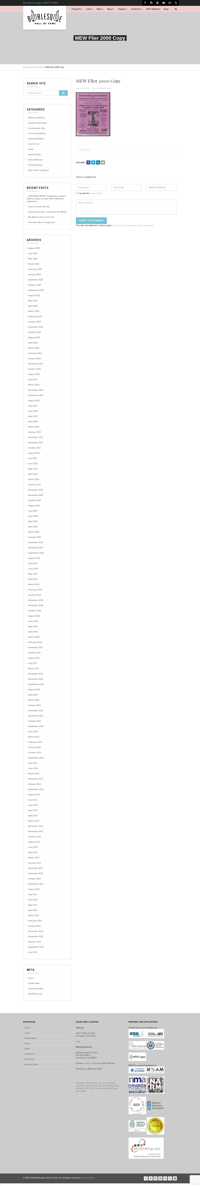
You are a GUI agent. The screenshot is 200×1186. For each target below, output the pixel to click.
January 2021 (34, 484)
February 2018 (35, 642)
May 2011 (32, 905)
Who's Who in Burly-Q (38, 170)
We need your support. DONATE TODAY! (40, 3)
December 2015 (35, 710)
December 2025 (35, 279)
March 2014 (33, 773)
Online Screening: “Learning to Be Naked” (47, 212)
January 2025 (34, 322)
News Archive (34, 154)
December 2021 (35, 437)
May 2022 (32, 416)
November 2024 (35, 327)
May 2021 (32, 469)
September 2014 (36, 758)
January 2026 (34, 274)
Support (122, 9)
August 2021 (34, 453)
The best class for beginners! (41, 222)
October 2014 (34, 752)
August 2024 (34, 337)
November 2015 (35, 716)
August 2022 (34, 400)
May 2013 (32, 810)
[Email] (103, 162)
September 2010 (36, 947)
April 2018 (33, 632)
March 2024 (33, 348)
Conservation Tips (36, 128)
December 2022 (35, 390)
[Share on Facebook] (88, 162)
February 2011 (35, 920)
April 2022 (33, 421)
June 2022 (33, 411)
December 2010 (35, 931)
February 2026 (35, 269)
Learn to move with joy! (39, 206)
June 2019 (33, 568)
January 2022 (34, 432)
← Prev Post (84, 150)
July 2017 (32, 663)
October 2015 (34, 721)
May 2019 (32, 574)
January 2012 (34, 863)
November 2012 (35, 831)
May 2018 (32, 626)
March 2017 (33, 668)
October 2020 (34, 500)
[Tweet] (93, 162)
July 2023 (32, 379)
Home (27, 1027)
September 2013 (36, 789)
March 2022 (33, 427)
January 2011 (34, 926)
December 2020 (35, 490)
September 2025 (36, 290)
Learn (89, 9)
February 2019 (35, 589)
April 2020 (33, 526)
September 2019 (36, 553)
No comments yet (103, 88)
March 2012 (33, 857)
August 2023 (34, 374)
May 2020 (32, 521)
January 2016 (34, 705)
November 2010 (35, 936)
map (78, 1041)
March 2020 (33, 532)
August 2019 (34, 558)
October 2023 (34, 369)
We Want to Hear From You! (41, 217)
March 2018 (33, 637)
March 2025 (33, 311)
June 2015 (33, 731)
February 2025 (35, 316)
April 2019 (33, 579)
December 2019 (35, 542)
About (110, 9)
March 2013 (33, 821)
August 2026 (34, 248)
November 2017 (35, 647)
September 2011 (36, 884)
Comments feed (35, 988)
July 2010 (32, 952)
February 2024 (35, 353)
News (99, 9)
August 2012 (34, 842)
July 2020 (32, 511)
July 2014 (32, 763)
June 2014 (33, 768)
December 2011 (35, 868)
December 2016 (35, 674)
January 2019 (34, 595)
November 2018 (35, 605)
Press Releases (35, 160)
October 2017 (34, 653)
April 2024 (33, 343)
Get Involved (30, 1038)
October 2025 (34, 285)
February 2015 (35, 742)
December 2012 (35, 826)
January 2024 (34, 358)
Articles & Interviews (37, 123)
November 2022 (35, 395)
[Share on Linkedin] (98, 162)
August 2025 (34, 295)
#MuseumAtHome (36, 117)
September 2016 (36, 684)
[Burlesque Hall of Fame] (44, 17)
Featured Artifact (36, 138)
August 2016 (34, 689)
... (1, 1185)
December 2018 (35, 600)
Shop (166, 9)
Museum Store (31, 1064)
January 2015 (34, 747)
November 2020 (35, 495)
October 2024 (34, 332)
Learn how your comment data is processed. (133, 225)
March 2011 (33, 915)
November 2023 (35, 364)
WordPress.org (35, 994)
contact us (88, 1063)
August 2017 (34, 658)
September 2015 (36, 726)
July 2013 (32, 800)
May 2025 (32, 300)
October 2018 (34, 610)
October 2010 (34, 942)
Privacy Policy (96, 193)
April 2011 (32, 910)
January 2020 (34, 537)
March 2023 (33, 385)
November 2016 (35, 679)
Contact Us (136, 9)
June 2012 (33, 847)
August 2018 (34, 616)
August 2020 (34, 505)
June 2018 (33, 621)
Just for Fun (33, 144)
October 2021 (34, 448)
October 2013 (34, 784)
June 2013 (33, 805)
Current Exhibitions (37, 133)
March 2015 (33, 737)
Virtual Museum (35, 165)
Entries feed (33, 983)
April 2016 (33, 695)
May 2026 (32, 258)
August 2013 (34, 794)
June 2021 (33, 463)
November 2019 (35, 547)
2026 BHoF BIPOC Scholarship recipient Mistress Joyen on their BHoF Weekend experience (46, 198)
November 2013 (35, 779)
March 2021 (33, 479)
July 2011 (32, 894)
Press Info (29, 1059)
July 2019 (32, 563)
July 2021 (32, 458)
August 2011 (34, 889)
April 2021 (33, 474)
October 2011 (34, 878)
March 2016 (33, 700)
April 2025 (33, 306)
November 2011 (35, 873)
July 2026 (32, 253)
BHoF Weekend (153, 9)
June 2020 (33, 516)
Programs (76, 9)
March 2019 (33, 584)
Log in (31, 978)
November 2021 (35, 442)
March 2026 (33, 264)
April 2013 (33, 815)
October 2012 (34, 836)
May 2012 (32, 852)
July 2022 (32, 406)
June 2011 (33, 899)
